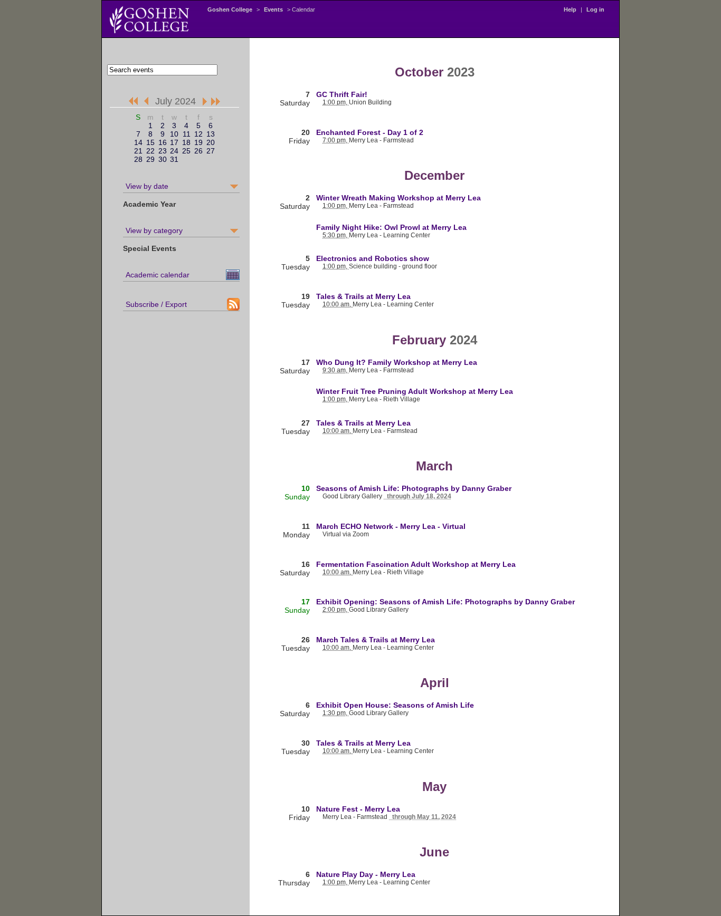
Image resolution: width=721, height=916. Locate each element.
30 (162, 159)
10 (174, 134)
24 (174, 151)
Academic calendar (157, 275)
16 (162, 142)
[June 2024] (148, 102)
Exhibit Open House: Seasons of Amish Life (395, 705)
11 (187, 134)
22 (150, 151)
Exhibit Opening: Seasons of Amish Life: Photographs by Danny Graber (445, 601)
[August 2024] (203, 102)
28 (138, 159)
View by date (147, 186)
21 (138, 151)
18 (186, 142)
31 (174, 159)
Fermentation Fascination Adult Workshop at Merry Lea (416, 564)
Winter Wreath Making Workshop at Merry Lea (398, 198)
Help (570, 9)
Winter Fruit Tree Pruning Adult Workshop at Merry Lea (414, 391)
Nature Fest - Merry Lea (358, 809)
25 (186, 151)
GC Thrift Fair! (341, 94)
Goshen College (229, 9)
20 (210, 142)
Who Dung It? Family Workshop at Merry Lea (396, 362)
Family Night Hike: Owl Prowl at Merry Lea (391, 227)
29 (150, 159)
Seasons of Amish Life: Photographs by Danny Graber (413, 488)
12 (198, 134)
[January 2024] (133, 102)
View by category (154, 230)
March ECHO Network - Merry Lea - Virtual (391, 526)
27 (210, 151)
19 (198, 142)
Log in (595, 9)
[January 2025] (216, 102)
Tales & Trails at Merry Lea (363, 296)
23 (162, 151)
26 (198, 151)
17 (174, 142)
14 (138, 142)
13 (210, 134)
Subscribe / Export (156, 304)
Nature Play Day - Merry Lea (365, 874)
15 (150, 142)
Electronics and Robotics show (372, 258)
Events (273, 9)
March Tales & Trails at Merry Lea (375, 639)
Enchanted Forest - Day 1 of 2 (369, 132)
